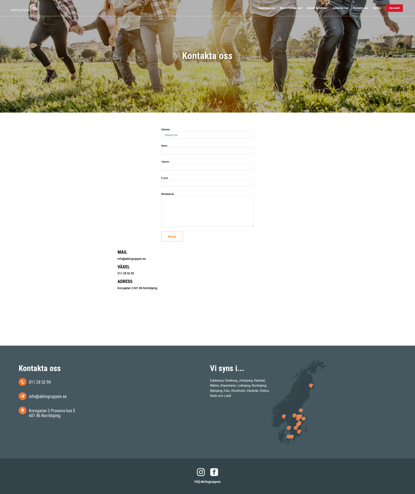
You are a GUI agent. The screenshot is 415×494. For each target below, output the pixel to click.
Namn (164, 145)
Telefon (165, 162)
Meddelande (167, 194)
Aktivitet (165, 129)
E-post (164, 178)
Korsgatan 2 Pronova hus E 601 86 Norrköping (52, 413)
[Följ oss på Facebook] (214, 471)
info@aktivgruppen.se (48, 396)
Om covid (394, 8)
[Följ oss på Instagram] (201, 471)
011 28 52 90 (40, 382)
